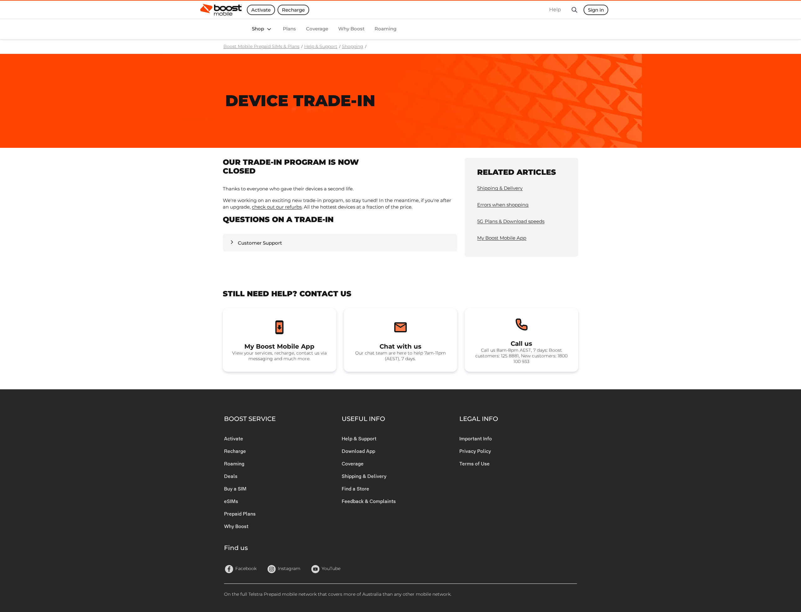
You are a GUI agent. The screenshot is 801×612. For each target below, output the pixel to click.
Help (555, 10)
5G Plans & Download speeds (510, 221)
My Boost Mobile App (501, 238)
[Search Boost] (574, 9)
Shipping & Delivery (500, 188)
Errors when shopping (502, 205)
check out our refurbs (277, 207)
